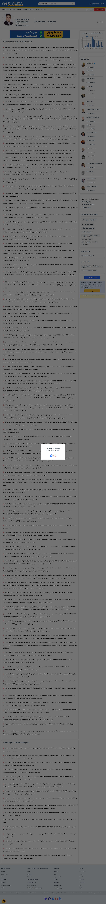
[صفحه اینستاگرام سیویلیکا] (54, 455)
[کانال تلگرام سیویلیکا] (51, 455)
